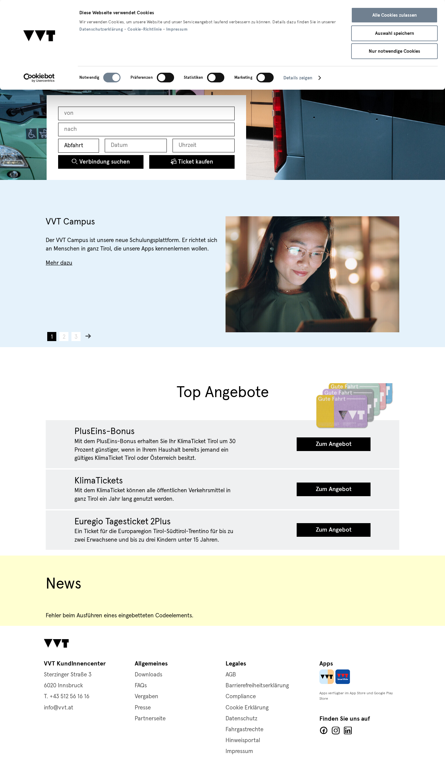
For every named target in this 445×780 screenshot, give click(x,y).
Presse (143, 708)
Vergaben (146, 696)
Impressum (177, 29)
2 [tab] (64, 337)
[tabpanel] (222, 274)
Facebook (324, 731)
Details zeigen (297, 78)
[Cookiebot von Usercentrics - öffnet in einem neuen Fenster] (39, 77)
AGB (231, 675)
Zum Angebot (333, 444)
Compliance (241, 696)
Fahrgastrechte (244, 729)
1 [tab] (52, 337)
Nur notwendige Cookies (394, 51)
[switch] (165, 77)
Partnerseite (150, 719)
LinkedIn (348, 731)
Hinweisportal (243, 740)
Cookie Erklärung (247, 708)
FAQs (141, 686)
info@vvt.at (58, 708)
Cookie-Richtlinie (144, 29)
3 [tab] (75, 337)
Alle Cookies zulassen (394, 15)
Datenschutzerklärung (101, 29)
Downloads (148, 675)
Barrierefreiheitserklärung (257, 686)
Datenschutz (241, 719)
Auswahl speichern (394, 33)
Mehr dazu (59, 263)
